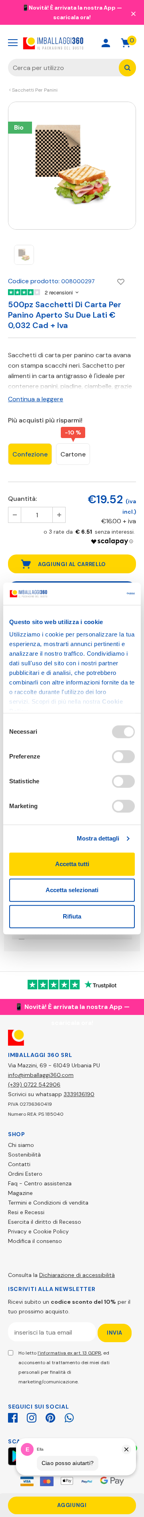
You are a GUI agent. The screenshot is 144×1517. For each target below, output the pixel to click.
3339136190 (79, 1094)
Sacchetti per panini (35, 90)
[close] (133, 13)
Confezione (30, 454)
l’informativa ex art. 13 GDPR (69, 1353)
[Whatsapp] (69, 1416)
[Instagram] (31, 1416)
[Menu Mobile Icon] (13, 43)
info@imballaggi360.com (41, 1075)
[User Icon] (106, 43)
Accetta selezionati (72, 890)
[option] (72, 165)
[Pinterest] (50, 1416)
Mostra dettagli (98, 838)
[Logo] (53, 43)
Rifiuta (72, 916)
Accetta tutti (72, 864)
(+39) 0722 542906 (34, 1084)
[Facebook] (13, 1416)
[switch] (123, 756)
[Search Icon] (77, 43)
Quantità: (22, 498)
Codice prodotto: (34, 281)
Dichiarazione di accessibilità (77, 1275)
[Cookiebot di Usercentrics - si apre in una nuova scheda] (101, 593)
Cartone (73, 454)
